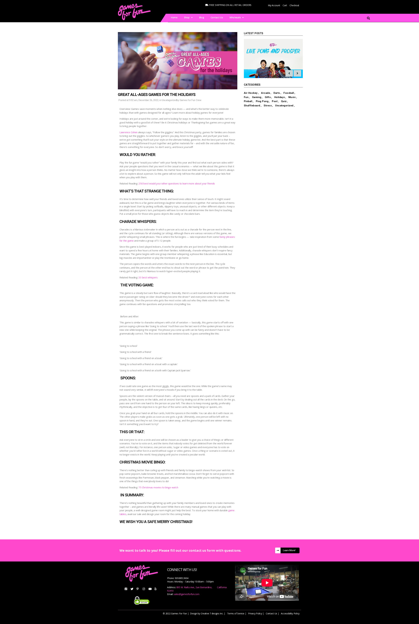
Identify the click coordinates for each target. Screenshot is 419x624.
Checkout (294, 5)
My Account (274, 5)
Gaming (256, 97)
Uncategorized (169, 100)
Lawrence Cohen (128, 132)
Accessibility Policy (290, 613)
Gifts (268, 97)
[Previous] (289, 73)
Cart (285, 5)
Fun (246, 97)
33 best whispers (148, 277)
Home (174, 17)
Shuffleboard (252, 105)
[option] (273, 58)
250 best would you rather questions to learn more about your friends (176, 183)
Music (292, 97)
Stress (268, 105)
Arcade (265, 92)
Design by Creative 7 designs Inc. (206, 613)
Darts (276, 92)
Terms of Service (236, 613)
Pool (274, 101)
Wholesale (235, 17)
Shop (187, 17)
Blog (201, 17)
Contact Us (217, 17)
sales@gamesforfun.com (186, 594)
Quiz (284, 101)
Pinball (248, 101)
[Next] (297, 73)
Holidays (279, 97)
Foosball (288, 92)
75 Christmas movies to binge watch (158, 487)
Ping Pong (262, 101)
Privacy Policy (255, 613)
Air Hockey (251, 92)
